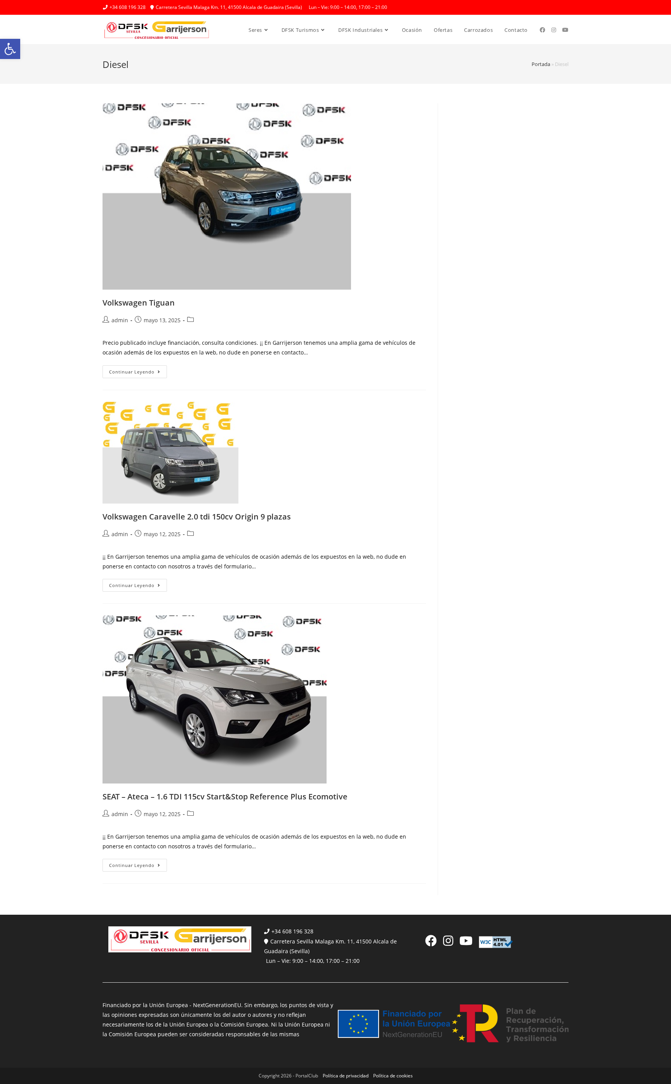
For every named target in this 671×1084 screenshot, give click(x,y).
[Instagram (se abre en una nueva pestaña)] (553, 30)
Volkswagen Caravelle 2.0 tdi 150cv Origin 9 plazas (197, 516)
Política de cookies (393, 1075)
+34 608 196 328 (292, 931)
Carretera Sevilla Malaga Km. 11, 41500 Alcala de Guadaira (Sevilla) (330, 946)
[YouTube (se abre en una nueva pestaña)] (565, 30)
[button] (10, 49)
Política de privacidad (346, 1075)
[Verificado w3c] (496, 941)
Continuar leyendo (138, 373)
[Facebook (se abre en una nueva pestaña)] (542, 30)
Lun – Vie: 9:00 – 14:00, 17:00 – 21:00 (313, 960)
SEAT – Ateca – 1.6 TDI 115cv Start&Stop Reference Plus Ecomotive (225, 796)
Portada (541, 64)
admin (119, 320)
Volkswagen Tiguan (139, 302)
